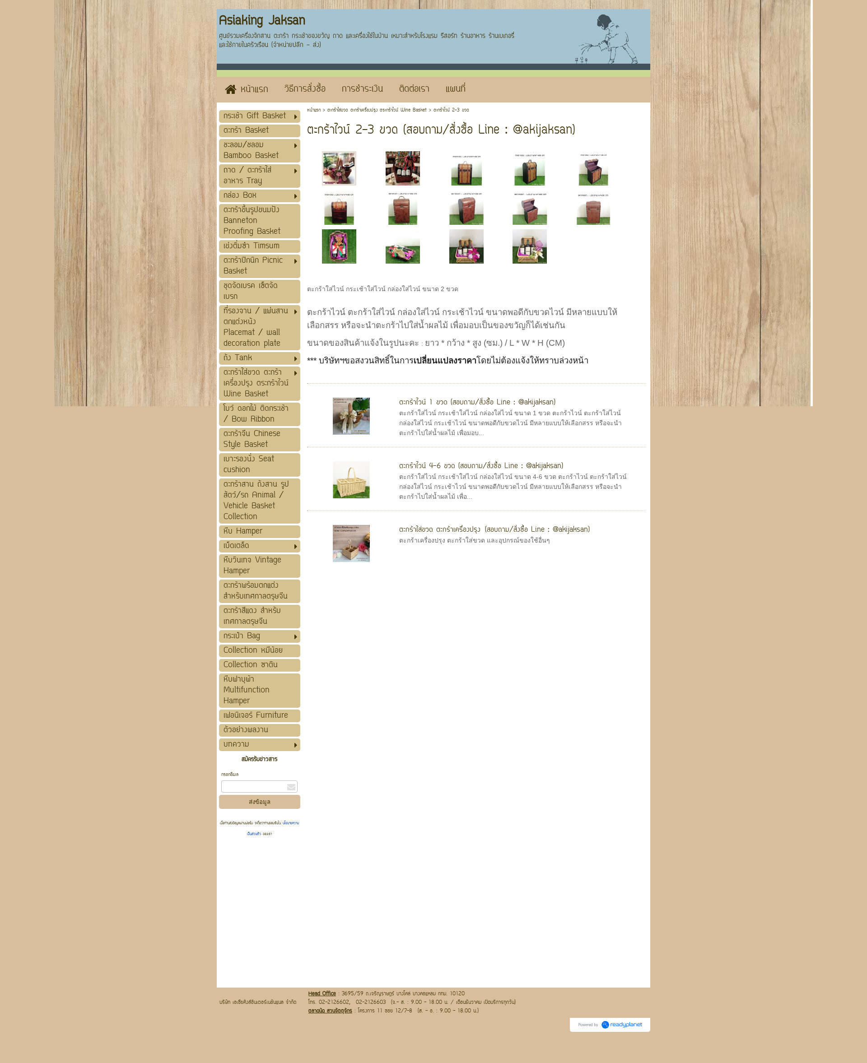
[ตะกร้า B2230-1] (466, 246)
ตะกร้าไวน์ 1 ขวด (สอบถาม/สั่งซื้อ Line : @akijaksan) (477, 402)
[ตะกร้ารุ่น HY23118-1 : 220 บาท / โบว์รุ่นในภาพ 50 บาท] (403, 167)
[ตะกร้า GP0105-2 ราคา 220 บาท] (339, 246)
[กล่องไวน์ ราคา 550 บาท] (466, 167)
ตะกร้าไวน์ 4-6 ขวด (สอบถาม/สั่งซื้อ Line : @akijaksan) (481, 466)
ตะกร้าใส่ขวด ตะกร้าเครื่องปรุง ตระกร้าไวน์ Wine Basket (377, 110)
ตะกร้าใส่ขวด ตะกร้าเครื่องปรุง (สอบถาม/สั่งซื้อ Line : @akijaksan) (494, 530)
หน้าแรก (314, 110)
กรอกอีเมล (229, 774)
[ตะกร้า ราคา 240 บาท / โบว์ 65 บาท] (339, 167)
